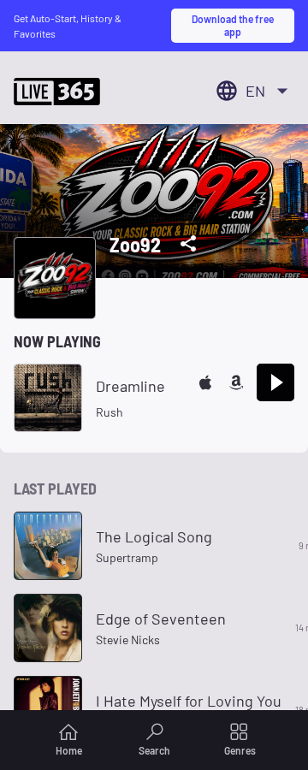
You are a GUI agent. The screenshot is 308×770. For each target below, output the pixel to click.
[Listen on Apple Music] (205, 382)
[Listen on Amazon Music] (236, 382)
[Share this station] (188, 243)
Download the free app (233, 25)
